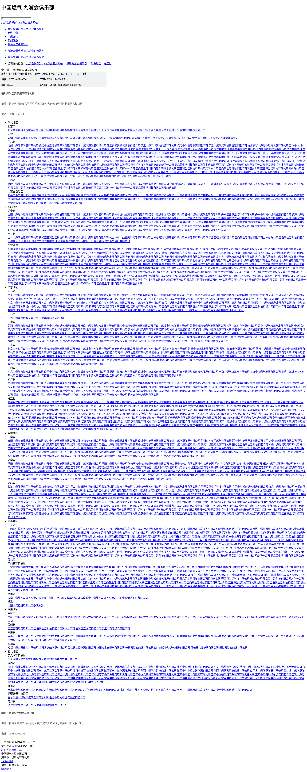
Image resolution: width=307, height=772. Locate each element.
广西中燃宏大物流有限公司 (78, 574)
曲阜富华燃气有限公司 (71, 356)
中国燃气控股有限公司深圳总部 (26, 528)
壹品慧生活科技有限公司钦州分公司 (117, 586)
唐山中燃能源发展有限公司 (146, 153)
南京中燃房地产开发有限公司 (25, 302)
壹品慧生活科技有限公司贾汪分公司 (182, 306)
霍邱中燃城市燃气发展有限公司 (208, 325)
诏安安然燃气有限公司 (94, 421)
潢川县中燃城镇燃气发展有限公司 (50, 444)
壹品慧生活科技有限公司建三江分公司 (240, 272)
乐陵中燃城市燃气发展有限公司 (167, 352)
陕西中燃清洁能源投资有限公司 (26, 666)
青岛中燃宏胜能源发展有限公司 (274, 352)
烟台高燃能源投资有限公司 (63, 360)
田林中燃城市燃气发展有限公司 (161, 578)
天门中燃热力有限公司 (83, 502)
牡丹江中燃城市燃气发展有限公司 (245, 260)
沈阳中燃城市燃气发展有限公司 (26, 214)
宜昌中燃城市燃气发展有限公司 (250, 486)
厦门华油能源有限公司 (21, 406)
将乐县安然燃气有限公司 (43, 417)
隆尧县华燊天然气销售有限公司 (248, 161)
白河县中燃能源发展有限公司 (267, 670)
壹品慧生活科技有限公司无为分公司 (42, 341)
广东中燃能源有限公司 (276, 536)
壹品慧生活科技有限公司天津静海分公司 (215, 138)
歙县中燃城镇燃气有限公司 (213, 341)
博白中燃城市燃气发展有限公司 (187, 571)
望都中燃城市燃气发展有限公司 (216, 153)
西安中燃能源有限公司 (227, 666)
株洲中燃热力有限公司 (133, 467)
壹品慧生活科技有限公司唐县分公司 (195, 172)
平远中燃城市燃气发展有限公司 (218, 540)
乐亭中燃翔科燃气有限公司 (114, 149)
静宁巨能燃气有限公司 (164, 689)
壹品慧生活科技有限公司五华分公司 (166, 555)
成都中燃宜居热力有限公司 (23, 647)
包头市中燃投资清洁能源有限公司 (84, 195)
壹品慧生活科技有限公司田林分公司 (200, 586)
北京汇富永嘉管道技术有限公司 (161, 130)
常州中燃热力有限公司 (266, 295)
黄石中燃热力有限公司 (58, 498)
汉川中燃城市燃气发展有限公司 (110, 494)
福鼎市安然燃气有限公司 (98, 417)
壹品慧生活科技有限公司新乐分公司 (278, 172)
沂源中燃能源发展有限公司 (203, 348)
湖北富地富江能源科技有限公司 (204, 494)
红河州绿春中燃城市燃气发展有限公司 (191, 636)
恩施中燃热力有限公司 (79, 494)
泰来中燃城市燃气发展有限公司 (172, 264)
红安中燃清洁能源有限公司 (170, 494)
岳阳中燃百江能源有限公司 (104, 467)
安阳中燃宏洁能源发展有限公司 (26, 440)
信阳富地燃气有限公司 (88, 440)
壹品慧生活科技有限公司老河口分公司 (217, 505)
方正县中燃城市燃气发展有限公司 (144, 256)
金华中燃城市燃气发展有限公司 (234, 383)
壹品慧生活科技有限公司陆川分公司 (249, 582)
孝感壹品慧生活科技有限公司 (280, 502)
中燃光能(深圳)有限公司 (103, 532)
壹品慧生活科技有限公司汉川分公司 (174, 505)
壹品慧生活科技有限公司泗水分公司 (83, 364)
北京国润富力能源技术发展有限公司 (122, 130)
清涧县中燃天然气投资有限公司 (52, 682)
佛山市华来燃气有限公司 (180, 536)
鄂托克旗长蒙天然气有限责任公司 (199, 195)
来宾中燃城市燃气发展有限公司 (209, 574)
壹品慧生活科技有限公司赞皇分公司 (106, 176)
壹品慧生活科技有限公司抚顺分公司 (122, 226)
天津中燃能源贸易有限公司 (91, 138)
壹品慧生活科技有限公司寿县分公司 (255, 337)
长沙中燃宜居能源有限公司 (198, 467)
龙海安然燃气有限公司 (230, 417)
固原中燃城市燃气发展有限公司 (59, 659)
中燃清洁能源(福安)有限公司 (191, 406)
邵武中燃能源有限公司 (290, 402)
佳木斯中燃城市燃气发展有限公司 (144, 249)
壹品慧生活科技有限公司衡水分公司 (115, 168)
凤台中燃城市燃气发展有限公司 (276, 325)
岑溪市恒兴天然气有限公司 (23, 590)
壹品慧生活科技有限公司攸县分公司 (150, 479)
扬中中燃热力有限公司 (39, 306)
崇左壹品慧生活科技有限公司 (223, 571)
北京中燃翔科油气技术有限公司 (26, 130)
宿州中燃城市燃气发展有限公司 (62, 325)
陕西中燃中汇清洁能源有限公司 (195, 670)
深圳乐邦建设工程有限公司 (70, 544)
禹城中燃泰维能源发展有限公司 (237, 348)
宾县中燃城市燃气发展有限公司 (29, 256)
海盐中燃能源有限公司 (47, 391)
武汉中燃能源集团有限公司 (23, 486)
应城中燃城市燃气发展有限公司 (57, 513)
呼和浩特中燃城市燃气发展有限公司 (125, 195)
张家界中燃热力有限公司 (183, 463)
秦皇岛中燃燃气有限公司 (244, 149)
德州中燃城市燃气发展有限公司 (93, 348)
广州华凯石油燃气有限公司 (91, 528)
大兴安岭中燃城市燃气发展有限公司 (104, 256)
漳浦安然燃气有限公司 (178, 417)
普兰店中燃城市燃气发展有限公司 (215, 222)
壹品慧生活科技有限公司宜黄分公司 (120, 375)
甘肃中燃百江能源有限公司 (135, 689)
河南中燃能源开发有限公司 (248, 440)
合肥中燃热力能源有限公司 (242, 325)
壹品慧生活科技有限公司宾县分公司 (145, 268)
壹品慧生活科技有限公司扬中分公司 (140, 310)
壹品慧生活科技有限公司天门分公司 (106, 509)
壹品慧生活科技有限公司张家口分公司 (149, 176)
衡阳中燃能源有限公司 (24, 471)
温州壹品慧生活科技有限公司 (77, 391)
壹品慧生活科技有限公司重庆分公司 (164, 617)
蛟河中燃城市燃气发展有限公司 (112, 241)
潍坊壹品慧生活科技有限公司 (260, 356)
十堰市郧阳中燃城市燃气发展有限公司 (61, 490)
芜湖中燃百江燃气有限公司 (164, 333)
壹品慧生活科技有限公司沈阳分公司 (122, 230)
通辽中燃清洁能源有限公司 (81, 199)
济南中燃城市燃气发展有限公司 (57, 348)
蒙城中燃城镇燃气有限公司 (143, 329)
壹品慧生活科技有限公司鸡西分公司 (197, 272)
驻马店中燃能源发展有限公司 (280, 440)
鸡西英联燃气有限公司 (177, 260)
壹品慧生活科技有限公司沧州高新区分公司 (150, 164)
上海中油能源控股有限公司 (23, 318)
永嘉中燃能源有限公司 (251, 387)
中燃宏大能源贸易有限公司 (96, 617)
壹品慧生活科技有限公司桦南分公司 (76, 283)
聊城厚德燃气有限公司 (149, 348)
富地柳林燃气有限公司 (192, 130)
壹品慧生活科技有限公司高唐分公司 (172, 360)
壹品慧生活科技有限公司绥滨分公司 (202, 276)
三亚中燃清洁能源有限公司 (132, 597)
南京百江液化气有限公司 (260, 299)
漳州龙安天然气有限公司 (205, 421)
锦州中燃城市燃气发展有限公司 (93, 214)
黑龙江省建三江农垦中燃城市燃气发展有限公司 (136, 260)
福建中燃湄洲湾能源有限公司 (192, 402)
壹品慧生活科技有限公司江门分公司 (44, 551)
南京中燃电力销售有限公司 (289, 299)
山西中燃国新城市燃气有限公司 (93, 184)
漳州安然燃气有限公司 (152, 417)
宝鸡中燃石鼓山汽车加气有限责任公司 (111, 674)
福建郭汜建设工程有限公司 (49, 429)
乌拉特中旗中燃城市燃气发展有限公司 (119, 199)
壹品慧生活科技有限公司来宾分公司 (207, 582)
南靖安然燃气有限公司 (204, 417)
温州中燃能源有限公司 (225, 387)
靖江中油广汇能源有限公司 (159, 299)
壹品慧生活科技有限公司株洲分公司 (109, 479)
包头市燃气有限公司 (19, 195)
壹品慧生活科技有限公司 (97, 548)
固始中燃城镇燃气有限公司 (117, 444)
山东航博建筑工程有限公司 (133, 356)
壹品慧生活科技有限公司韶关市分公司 (82, 555)
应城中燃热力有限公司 (88, 513)
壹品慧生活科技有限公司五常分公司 (111, 279)
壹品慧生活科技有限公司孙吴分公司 (244, 276)
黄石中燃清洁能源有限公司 (29, 498)
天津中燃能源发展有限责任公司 (57, 138)
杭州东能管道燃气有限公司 (143, 394)
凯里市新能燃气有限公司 (116, 628)
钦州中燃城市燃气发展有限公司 (62, 578)
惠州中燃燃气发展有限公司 (80, 540)
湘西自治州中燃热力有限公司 (278, 471)
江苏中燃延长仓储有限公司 (128, 299)
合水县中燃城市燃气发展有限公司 (27, 689)
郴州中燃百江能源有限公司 (230, 467)
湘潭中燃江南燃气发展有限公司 (212, 471)
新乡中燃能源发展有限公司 (59, 440)
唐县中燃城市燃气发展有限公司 (180, 153)
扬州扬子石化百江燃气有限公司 (70, 306)
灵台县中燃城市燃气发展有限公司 (196, 689)
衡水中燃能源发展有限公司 (91, 145)
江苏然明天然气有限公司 (30, 299)
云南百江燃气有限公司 (21, 636)
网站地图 (7, 761)
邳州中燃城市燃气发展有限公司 (62, 295)
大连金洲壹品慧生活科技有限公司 (134, 218)
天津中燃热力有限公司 (179, 138)
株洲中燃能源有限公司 (249, 463)
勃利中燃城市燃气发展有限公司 (65, 256)
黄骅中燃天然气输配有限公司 (77, 161)
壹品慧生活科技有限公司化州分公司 (257, 548)
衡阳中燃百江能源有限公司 (261, 467)
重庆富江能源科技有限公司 (127, 617)
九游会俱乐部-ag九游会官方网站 (19, 22)
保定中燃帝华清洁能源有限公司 (159, 145)
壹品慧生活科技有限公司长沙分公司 (60, 475)
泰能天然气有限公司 (124, 348)
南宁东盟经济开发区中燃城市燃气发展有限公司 (97, 567)
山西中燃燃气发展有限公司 (127, 184)
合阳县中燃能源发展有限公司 (72, 674)
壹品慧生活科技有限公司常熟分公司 (141, 306)
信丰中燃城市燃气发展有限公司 (88, 371)
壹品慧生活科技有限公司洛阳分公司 (101, 452)
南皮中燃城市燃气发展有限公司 (148, 149)
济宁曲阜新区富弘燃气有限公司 (99, 352)
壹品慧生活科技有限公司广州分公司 (216, 548)
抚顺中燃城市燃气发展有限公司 (166, 214)
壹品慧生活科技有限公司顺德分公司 (125, 555)
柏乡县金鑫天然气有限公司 (112, 157)
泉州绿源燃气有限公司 (253, 425)
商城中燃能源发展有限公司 (153, 440)
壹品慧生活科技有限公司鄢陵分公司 (101, 456)
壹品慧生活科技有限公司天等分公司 (159, 586)
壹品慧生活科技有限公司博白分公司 (242, 578)
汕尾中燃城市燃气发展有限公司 (234, 528)
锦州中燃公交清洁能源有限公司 (130, 214)
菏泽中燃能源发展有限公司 (31, 352)
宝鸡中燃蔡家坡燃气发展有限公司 (123, 678)
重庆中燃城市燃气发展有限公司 (26, 617)
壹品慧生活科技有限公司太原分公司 (73, 187)
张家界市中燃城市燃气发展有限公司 (148, 463)
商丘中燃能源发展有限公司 (185, 440)
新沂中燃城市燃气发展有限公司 (172, 295)
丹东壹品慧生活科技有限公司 (238, 214)
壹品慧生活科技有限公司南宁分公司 (76, 586)
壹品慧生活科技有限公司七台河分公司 (74, 276)
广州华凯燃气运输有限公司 (59, 528)
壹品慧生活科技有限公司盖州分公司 (164, 226)
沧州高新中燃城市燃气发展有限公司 (268, 145)
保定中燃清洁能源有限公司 (193, 145)
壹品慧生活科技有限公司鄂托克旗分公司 (237, 199)
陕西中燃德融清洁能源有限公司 (232, 670)
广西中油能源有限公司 (49, 571)
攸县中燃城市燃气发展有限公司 (164, 467)
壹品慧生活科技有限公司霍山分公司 (130, 337)
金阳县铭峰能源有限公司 (53, 647)
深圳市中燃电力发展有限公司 (25, 548)
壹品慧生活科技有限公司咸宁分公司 (148, 509)
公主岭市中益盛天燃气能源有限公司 (130, 237)
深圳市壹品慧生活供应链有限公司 (241, 544)
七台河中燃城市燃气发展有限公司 (284, 260)
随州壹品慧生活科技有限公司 (288, 498)
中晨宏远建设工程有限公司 (70, 222)
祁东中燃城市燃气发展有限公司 (144, 471)
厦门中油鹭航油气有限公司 (49, 406)
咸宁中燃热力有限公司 (182, 502)
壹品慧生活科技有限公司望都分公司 (236, 172)
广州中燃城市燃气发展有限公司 (125, 528)
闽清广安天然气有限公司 (278, 410)
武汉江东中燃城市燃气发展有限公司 (117, 502)
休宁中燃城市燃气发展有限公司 (263, 333)
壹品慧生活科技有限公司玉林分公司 (242, 586)
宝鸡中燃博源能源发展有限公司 (195, 666)
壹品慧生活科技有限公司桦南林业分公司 (120, 283)
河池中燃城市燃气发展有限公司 (172, 574)
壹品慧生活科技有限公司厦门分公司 (86, 406)
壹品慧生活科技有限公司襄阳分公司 (189, 509)
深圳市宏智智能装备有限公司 (137, 544)
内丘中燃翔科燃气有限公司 (214, 149)
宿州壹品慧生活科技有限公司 (286, 329)
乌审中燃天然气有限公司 (199, 199)
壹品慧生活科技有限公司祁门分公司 (213, 337)
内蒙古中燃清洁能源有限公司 (48, 199)
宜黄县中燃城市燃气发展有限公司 (199, 371)
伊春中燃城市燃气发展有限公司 (143, 253)
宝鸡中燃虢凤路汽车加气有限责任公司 (233, 674)
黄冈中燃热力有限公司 (272, 494)
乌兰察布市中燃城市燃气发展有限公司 (163, 199)
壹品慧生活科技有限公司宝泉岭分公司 (103, 268)
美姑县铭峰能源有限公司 (82, 647)
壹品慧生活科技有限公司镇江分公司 (182, 310)
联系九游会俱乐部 (77, 63)
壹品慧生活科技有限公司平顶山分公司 (186, 452)
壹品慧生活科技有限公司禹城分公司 (42, 364)
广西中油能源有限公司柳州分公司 (82, 571)
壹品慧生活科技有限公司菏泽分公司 (214, 360)
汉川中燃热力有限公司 (142, 494)
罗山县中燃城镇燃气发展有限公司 (92, 448)
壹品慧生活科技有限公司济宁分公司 (255, 360)
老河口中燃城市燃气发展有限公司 (153, 498)
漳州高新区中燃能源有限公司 (124, 406)
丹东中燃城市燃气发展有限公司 (273, 214)
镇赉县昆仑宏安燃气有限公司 (41, 241)
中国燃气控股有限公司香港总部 (25, 605)
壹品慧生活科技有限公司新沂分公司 (99, 310)
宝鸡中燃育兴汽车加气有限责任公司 (200, 678)
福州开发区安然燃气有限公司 (106, 414)
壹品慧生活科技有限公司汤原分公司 (28, 279)
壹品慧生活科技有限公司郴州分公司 (101, 475)
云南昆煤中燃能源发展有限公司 (59, 640)
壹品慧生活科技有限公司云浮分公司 (250, 555)
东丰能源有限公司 (195, 237)
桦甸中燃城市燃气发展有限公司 (76, 241)
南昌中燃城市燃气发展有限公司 (26, 371)
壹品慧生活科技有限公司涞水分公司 (156, 168)
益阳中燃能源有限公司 (88, 463)
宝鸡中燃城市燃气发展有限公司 (125, 666)
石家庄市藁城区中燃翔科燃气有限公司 (280, 149)
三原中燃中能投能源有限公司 (160, 666)
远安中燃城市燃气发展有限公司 (120, 513)
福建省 (107, 63)
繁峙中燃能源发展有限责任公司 (26, 184)
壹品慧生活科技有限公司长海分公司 (31, 226)
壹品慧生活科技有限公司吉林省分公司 (257, 237)
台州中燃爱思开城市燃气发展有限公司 (131, 383)
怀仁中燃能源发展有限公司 (59, 184)
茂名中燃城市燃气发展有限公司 (161, 528)
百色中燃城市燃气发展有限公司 (276, 567)
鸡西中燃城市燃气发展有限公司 (221, 249)
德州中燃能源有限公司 (269, 348)
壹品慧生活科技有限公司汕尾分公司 (39, 555)
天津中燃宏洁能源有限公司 (23, 138)
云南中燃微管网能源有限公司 (124, 636)
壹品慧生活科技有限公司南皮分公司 (281, 168)
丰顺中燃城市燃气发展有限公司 (148, 536)
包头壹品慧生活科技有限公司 (277, 195)
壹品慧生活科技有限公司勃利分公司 (187, 268)
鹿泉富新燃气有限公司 (279, 161)
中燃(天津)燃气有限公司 (121, 138)
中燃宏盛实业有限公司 (83, 157)
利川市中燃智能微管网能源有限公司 (193, 498)
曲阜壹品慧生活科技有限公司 (101, 356)
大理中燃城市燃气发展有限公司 (52, 636)
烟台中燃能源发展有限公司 (94, 360)
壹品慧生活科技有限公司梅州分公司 (211, 551)
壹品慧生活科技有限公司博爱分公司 (273, 448)
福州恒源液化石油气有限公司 (181, 410)
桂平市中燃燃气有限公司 (139, 574)
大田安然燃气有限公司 (34, 421)
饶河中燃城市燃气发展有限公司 (62, 264)
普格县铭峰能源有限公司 (139, 647)
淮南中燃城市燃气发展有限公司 (99, 325)
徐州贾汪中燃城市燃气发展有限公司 (271, 302)
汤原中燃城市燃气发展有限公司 (208, 264)
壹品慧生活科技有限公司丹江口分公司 (90, 505)
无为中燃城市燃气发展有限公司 (135, 325)
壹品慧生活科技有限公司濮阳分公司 (184, 456)
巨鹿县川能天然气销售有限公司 (112, 161)
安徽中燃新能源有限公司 (40, 329)
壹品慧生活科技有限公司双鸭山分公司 (160, 276)
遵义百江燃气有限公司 (88, 628)
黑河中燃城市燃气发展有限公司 (70, 253)
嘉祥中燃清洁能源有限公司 (133, 352)
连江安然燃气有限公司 (204, 414)
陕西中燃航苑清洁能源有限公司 (159, 670)
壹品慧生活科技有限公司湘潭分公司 (226, 475)
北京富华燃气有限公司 (88, 130)
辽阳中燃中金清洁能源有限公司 (271, 218)
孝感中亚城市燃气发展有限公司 (180, 486)
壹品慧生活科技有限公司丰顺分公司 (174, 548)
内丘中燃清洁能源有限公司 (182, 149)
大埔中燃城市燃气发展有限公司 (111, 536)
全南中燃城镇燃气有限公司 (234, 371)
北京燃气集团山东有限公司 (23, 348)
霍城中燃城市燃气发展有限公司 (67, 697)
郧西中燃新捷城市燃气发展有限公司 (229, 513)
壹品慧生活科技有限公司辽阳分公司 (39, 230)
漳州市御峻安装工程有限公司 (284, 425)
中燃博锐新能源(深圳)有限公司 (72, 532)
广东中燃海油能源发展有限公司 (244, 536)
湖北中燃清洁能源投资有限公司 (241, 494)
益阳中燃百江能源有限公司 (59, 463)
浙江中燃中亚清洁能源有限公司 (62, 383)
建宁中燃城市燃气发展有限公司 (86, 425)
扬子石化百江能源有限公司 (104, 306)
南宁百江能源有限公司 (57, 567)
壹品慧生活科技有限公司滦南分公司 (198, 168)
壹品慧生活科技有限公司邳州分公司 (223, 310)
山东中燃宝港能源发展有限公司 (193, 356)
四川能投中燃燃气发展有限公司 (172, 647)
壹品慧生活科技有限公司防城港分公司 (30, 582)
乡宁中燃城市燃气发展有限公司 (221, 184)
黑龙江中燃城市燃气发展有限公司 (183, 249)
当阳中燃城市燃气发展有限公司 (262, 490)
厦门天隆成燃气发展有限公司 (223, 425)
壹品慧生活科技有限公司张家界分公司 (66, 479)
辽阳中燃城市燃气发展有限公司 (234, 218)
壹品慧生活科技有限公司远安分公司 (273, 509)
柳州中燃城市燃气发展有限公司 (143, 567)
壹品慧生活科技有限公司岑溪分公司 (283, 586)
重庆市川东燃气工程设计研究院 (62, 617)
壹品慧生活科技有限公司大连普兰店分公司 (77, 226)
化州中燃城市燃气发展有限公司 (46, 540)
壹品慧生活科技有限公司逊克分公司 (207, 279)
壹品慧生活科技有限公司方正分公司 (275, 268)
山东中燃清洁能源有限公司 (227, 356)
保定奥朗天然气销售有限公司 (124, 145)
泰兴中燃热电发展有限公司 (177, 302)
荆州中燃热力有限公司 (120, 498)
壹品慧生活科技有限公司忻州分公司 (115, 187)
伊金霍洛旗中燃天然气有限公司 (26, 203)
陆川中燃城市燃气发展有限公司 (245, 574)
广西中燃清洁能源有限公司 (109, 574)
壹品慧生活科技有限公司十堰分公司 (260, 505)
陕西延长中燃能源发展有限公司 (122, 670)
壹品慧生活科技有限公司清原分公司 (81, 230)
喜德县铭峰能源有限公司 (205, 647)
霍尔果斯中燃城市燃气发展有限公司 (28, 697)
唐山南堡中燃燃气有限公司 (88, 153)
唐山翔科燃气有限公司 (117, 153)
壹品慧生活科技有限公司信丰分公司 (78, 375)
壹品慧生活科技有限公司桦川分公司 (34, 283)
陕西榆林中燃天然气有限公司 (87, 682)
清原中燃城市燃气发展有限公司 (253, 222)
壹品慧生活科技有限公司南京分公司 (266, 306)
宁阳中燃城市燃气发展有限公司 (237, 352)
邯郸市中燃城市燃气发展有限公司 (210, 157)
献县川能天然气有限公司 (72, 164)
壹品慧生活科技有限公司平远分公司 (252, 551)
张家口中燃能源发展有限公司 (53, 157)
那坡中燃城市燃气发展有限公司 (282, 574)
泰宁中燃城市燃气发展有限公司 (274, 421)
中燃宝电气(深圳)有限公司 (39, 532)
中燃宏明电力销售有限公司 (133, 532)
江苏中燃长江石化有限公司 (60, 299)
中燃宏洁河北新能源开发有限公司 (105, 164)
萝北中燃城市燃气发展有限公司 (208, 260)
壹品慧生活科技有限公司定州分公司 (31, 168)
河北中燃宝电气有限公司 (280, 157)
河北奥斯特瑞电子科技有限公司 (248, 157)
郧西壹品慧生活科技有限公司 (192, 513)
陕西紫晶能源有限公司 (57, 666)
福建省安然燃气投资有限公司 (25, 402)
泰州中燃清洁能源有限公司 (208, 302)
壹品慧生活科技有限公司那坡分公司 (34, 586)
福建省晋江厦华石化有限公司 (58, 402)
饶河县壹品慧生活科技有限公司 (26, 264)
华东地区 (96, 63)
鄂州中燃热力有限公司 (53, 494)
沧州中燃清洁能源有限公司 (44, 149)
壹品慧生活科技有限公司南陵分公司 (172, 337)
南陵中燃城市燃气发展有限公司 (177, 329)
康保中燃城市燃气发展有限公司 (148, 161)
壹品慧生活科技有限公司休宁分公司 (177, 341)
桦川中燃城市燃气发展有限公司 (216, 253)
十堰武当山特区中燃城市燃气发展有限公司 (107, 490)
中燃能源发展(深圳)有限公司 (165, 532)
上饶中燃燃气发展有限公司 (265, 371)
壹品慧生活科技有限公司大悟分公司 (47, 505)
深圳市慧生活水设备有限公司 (205, 544)
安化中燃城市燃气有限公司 (42, 467)
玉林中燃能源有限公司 (245, 567)
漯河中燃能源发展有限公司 (185, 444)
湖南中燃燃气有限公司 (81, 471)
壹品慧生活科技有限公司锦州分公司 (205, 226)
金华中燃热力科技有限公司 (73, 387)
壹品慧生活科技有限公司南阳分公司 (143, 452)
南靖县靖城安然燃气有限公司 (64, 421)
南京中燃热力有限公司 (86, 302)
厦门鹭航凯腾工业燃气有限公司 (112, 410)
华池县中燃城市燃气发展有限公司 (66, 689)
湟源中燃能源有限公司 (21, 705)
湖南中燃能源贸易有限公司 (52, 471)
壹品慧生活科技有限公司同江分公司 (70, 279)
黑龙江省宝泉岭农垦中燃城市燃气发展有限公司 (82, 260)
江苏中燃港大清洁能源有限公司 (94, 299)
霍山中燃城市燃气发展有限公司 (172, 325)
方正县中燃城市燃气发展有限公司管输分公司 (190, 256)
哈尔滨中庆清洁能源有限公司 (25, 249)
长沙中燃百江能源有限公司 (278, 463)
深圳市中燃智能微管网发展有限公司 (62, 548)
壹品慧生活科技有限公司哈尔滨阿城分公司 (66, 272)
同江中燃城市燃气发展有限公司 (244, 264)
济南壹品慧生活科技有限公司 (64, 352)
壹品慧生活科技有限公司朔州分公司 (31, 187)
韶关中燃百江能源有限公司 (39, 544)
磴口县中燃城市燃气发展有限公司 (63, 203)
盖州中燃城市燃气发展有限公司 (203, 214)
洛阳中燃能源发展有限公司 (127, 448)
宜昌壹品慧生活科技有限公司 (215, 486)
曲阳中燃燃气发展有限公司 (42, 164)
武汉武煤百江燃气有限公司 (117, 486)
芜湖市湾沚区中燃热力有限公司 (54, 333)
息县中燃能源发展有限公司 (195, 448)
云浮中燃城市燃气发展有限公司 (271, 528)
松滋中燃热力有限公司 (259, 498)
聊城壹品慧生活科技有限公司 (202, 352)
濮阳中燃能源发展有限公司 (86, 444)
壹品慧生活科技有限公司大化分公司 (283, 578)
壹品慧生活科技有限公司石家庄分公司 (110, 172)
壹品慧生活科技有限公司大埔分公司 (133, 548)
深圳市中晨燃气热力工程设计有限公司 (282, 544)
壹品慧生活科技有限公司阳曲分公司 (156, 187)
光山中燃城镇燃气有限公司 (284, 444)
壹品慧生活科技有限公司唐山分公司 (153, 172)
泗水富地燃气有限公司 (175, 348)
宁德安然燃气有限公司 (71, 417)
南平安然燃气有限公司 (256, 414)
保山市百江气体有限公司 (155, 636)
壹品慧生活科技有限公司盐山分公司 (65, 176)
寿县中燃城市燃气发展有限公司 (250, 329)
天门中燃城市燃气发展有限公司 (52, 502)
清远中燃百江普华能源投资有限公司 (257, 540)
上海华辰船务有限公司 (52, 318)
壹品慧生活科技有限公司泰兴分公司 (57, 310)
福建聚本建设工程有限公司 (81, 429)
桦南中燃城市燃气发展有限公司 (253, 253)
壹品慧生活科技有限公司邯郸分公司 (73, 168)
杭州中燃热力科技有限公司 (200, 383)
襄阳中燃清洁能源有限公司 (248, 502)
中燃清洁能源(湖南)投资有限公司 (217, 463)
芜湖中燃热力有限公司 (193, 333)
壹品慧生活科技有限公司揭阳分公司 (86, 551)
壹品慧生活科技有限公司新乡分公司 (270, 452)
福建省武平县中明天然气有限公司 (126, 421)
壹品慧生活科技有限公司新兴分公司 (208, 555)
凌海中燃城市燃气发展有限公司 (177, 222)
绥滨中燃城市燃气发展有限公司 (99, 264)
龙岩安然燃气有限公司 (126, 417)
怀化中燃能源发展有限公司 (110, 471)
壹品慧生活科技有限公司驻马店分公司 (58, 456)
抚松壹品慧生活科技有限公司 (56, 237)
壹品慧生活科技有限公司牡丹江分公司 (30, 276)
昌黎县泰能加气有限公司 (142, 157)
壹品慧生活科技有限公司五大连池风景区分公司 (159, 279)
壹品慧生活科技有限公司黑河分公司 (111, 272)
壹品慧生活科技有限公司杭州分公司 (115, 391)
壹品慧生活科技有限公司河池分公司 (166, 582)
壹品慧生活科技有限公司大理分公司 (276, 636)
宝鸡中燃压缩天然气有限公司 (282, 678)
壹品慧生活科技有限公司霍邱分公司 (88, 337)
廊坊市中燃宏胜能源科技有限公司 (79, 149)
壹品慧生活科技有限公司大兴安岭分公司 (231, 268)
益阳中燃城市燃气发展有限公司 (26, 463)
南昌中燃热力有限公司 (57, 371)
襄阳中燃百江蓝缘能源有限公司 (214, 502)
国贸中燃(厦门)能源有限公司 (225, 402)
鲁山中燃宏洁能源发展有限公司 (120, 440)
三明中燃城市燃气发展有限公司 (259, 402)
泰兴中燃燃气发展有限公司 (146, 302)
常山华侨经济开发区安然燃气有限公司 (168, 421)
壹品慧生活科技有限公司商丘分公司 (228, 452)
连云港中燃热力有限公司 (231, 299)
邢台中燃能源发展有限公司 (250, 153)
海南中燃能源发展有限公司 (23, 597)
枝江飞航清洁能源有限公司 (265, 513)
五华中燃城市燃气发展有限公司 (42, 536)
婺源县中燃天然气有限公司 (122, 371)
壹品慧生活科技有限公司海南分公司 (60, 597)
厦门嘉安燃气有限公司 (230, 414)
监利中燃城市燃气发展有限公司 (89, 498)
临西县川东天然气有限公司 (182, 161)
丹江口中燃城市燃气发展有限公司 (224, 490)
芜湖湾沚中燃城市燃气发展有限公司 (93, 333)
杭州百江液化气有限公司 (95, 383)
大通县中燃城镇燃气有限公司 (50, 705)
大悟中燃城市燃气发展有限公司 (187, 490)
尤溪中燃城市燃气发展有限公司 (49, 425)
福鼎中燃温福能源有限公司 (91, 402)
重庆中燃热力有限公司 (268, 617)
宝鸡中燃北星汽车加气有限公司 (161, 678)
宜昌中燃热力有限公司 (282, 486)
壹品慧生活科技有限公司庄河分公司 (205, 230)
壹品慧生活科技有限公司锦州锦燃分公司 (249, 226)
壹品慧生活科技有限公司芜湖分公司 (83, 341)
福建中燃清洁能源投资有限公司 (156, 402)
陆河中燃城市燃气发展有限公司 (181, 540)
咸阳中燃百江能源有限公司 (88, 670)
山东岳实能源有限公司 (162, 356)
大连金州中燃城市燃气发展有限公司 (93, 218)
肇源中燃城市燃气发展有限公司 (180, 253)
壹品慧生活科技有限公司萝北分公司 (282, 272)
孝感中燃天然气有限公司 (147, 486)
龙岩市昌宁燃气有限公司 (258, 417)
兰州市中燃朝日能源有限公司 (103, 689)
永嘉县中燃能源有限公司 (150, 391)
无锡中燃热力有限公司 (237, 302)
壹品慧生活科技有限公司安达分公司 (60, 268)
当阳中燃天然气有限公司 (25, 494)
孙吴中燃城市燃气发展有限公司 (135, 264)
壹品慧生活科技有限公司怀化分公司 (184, 475)
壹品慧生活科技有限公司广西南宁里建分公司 (78, 582)
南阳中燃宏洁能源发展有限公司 (151, 444)
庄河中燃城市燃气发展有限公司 (104, 222)
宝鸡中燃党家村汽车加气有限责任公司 (155, 674)
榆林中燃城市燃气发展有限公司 (88, 666)
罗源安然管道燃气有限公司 (175, 414)
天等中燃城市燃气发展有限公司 (125, 578)
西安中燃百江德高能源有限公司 (54, 670)
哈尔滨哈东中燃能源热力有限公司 (61, 249)
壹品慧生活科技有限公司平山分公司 (67, 172)
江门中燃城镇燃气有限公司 (111, 540)
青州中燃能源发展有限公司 (42, 356)
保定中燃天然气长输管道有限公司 (228, 145)
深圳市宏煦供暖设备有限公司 (171, 544)
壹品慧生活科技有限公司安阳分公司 (232, 448)
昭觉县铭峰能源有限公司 (233, 647)
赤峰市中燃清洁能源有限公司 (163, 195)
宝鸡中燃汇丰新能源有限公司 (194, 674)
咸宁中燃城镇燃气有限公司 (153, 502)
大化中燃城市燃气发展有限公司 (258, 571)
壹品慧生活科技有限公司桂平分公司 (124, 582)
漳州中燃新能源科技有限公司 (158, 406)
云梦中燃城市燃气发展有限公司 (156, 513)
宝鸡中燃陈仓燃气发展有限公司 (49, 678)
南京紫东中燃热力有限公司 (114, 302)
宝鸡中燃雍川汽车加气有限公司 (273, 674)
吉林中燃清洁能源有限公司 (23, 237)
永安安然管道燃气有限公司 (285, 414)
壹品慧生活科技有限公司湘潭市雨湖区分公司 (273, 475)
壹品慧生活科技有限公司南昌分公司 (37, 375)
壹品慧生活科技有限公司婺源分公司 (161, 375)
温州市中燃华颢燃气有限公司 (168, 387)
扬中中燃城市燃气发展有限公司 (135, 295)
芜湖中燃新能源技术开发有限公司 (225, 333)
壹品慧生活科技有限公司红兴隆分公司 (154, 272)
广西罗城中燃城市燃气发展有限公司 (42, 574)
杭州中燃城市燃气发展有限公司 (26, 383)
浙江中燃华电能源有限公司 (279, 387)
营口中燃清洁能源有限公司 (39, 222)
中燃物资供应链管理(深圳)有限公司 (202, 532)
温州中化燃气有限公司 (198, 387)
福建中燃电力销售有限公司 (122, 402)
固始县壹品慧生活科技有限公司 (250, 444)
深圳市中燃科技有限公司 (236, 532)
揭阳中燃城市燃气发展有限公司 (145, 540)
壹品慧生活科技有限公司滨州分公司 (131, 360)
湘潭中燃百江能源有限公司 (178, 471)
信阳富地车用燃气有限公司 (216, 440)
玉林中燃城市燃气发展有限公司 (213, 567)
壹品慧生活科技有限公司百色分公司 (200, 578)
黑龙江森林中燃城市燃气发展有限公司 (33, 260)
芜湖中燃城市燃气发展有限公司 (26, 325)
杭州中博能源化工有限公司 (169, 383)
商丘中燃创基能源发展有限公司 (161, 448)
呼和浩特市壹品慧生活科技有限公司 (239, 195)
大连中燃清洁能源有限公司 (200, 218)
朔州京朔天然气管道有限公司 (186, 184)
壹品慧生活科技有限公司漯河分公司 (143, 456)
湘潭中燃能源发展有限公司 (246, 471)
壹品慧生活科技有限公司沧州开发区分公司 (240, 164)
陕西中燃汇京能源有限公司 (255, 666)
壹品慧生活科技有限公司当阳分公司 (133, 505)
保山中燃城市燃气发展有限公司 (88, 636)
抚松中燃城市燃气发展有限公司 (91, 237)
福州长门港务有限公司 (109, 429)
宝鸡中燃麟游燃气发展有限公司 (86, 678)
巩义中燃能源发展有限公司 (216, 444)
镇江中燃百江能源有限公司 (205, 295)
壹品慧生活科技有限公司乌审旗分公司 (282, 199)
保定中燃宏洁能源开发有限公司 (57, 145)
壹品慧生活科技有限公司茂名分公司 (169, 551)
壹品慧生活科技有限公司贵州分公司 (54, 628)
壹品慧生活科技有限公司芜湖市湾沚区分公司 (130, 341)
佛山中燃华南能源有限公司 (210, 536)
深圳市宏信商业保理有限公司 (103, 544)
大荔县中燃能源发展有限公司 (38, 674)
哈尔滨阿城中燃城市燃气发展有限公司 (103, 249)
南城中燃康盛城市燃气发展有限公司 (159, 371)
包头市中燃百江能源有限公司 (48, 195)
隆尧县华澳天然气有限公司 (214, 161)
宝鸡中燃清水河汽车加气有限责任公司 (243, 678)
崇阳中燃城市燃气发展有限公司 (150, 490)
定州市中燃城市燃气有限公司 (174, 157)
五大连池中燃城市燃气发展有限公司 (31, 253)
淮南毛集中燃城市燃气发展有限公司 (107, 329)
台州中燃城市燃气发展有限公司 (107, 387)
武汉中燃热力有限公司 (52, 486)
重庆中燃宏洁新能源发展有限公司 (204, 617)
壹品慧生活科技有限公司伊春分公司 (249, 279)
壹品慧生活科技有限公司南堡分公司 (239, 168)
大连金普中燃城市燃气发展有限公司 (52, 218)
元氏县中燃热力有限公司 (280, 153)
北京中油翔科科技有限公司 (59, 130)
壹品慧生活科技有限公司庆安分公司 (117, 276)
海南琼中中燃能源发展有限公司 (99, 597)
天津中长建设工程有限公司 (150, 138)
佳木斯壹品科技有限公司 (253, 249)
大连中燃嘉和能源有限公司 (169, 218)
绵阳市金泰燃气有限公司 (111, 647)
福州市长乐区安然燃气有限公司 (141, 414)
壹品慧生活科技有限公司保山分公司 (234, 636)
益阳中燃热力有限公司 (115, 463)
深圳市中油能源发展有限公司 (268, 532)
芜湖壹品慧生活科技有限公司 (131, 333)
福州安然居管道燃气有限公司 (41, 414)
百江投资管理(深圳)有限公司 (76, 536)
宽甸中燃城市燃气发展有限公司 (141, 222)
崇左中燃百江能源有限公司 (117, 571)
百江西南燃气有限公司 (21, 628)
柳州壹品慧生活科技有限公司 (178, 567)
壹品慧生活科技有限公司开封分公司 (60, 452)
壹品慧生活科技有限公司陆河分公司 (127, 551)
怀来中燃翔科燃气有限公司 (44, 161)
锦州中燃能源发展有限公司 (59, 214)
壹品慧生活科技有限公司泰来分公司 (285, 276)
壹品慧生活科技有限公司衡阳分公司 (143, 475)
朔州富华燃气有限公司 (156, 184)
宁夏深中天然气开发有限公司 (25, 659)
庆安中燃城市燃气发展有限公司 (107, 253)
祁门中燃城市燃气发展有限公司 (214, 329)
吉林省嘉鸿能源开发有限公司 (168, 237)
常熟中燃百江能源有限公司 (237, 295)
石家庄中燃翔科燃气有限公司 (56, 153)
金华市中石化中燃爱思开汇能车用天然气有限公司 (99, 394)
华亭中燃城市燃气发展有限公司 (234, 689)
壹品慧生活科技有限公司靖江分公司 (224, 306)
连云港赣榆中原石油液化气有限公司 (196, 299)
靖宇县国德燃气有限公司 (220, 237)
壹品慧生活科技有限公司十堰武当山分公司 (61, 509)
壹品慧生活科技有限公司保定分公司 (195, 164)
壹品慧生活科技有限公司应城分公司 (231, 509)
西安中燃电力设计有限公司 (287, 666)
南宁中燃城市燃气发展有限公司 (26, 567)
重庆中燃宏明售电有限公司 (239, 617)
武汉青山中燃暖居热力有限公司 (83, 486)
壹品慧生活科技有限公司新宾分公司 (164, 230)
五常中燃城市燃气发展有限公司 (281, 264)
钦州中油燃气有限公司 (94, 578)
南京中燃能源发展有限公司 (57, 302)
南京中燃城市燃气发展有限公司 (26, 295)
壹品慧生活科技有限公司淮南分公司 (47, 337)
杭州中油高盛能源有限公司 (268, 383)
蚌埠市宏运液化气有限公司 (70, 329)
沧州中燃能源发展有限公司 (23, 145)
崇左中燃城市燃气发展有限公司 (151, 571)
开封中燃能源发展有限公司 (57, 448)
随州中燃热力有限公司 (21, 502)
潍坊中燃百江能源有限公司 (31, 360)
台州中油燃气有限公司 (138, 387)
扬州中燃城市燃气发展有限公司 (99, 295)
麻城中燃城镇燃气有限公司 (230, 498)
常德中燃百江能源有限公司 (73, 467)
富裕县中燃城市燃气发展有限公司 (235, 256)
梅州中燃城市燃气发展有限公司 (198, 528)
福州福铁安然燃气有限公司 (73, 414)
